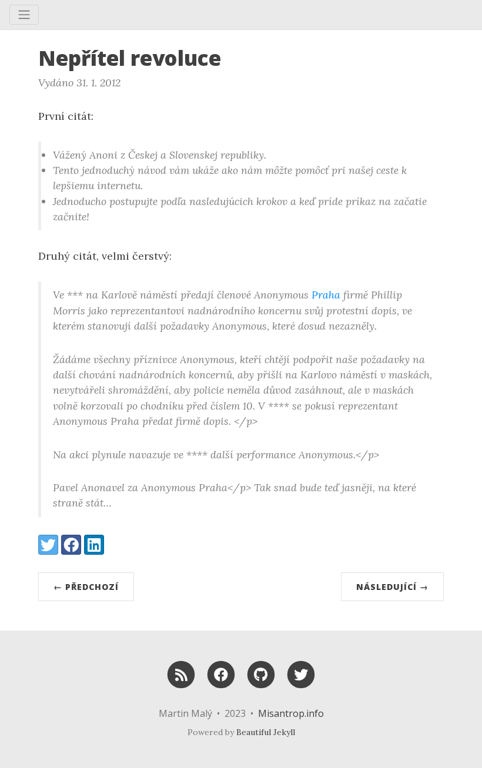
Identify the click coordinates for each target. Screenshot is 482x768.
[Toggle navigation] (24, 15)
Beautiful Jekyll (265, 732)
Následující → (392, 586)
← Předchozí (86, 586)
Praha (326, 294)
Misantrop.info (291, 713)
